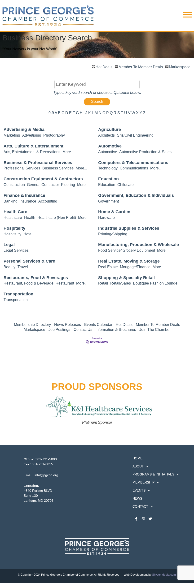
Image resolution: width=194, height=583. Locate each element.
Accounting (47, 201)
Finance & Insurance (24, 195)
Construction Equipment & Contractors (43, 179)
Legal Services (16, 250)
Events (139, 490)
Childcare (125, 185)
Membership (143, 482)
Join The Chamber (155, 330)
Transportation (18, 294)
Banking (11, 201)
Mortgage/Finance (135, 267)
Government (108, 201)
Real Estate (108, 267)
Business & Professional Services (38, 162)
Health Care (15, 211)
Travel (23, 267)
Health (29, 218)
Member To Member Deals (141, 66)
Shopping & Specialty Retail (126, 277)
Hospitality (14, 228)
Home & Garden (114, 211)
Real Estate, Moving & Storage (129, 261)
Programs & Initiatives (153, 474)
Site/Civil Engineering (135, 135)
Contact (140, 506)
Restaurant (65, 283)
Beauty (9, 267)
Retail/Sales (120, 283)
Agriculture (109, 129)
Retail (103, 283)
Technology (108, 168)
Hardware (106, 218)
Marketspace (179, 66)
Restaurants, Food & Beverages (36, 277)
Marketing (12, 135)
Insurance (28, 201)
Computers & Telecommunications (133, 162)
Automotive (110, 146)
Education (108, 179)
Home (137, 458)
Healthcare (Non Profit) (56, 218)
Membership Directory (32, 325)
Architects (106, 135)
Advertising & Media (24, 129)
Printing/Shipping (112, 234)
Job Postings (59, 330)
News (137, 498)
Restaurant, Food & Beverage (28, 283)
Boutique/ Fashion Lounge (155, 283)
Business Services (58, 168)
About (138, 466)
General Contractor (43, 185)
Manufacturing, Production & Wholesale (138, 244)
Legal (9, 244)
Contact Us (83, 330)
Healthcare (13, 218)
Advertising (31, 135)
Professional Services (22, 168)
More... (68, 152)
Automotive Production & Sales (145, 152)
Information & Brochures (116, 330)
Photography (54, 135)
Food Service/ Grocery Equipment (126, 250)
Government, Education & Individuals (136, 195)
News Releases (67, 325)
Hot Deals (104, 66)
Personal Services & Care (29, 261)
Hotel (27, 234)
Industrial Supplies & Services (128, 228)
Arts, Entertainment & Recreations (32, 152)
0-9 (51, 113)
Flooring (68, 185)
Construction (14, 185)
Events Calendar (98, 325)
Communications (134, 168)
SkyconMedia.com (164, 574)
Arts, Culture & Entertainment (33, 146)
